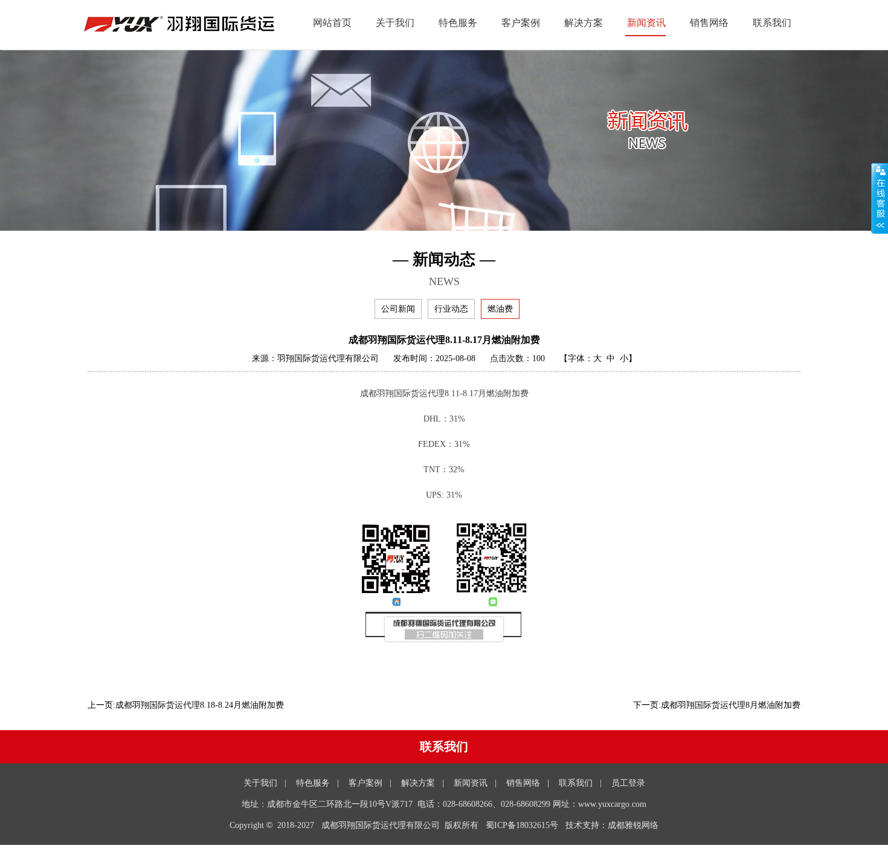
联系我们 (772, 23)
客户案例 (520, 23)
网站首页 (332, 23)
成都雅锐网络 (633, 825)
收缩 (879, 198)
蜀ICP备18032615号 (522, 825)
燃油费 (500, 308)
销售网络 (709, 23)
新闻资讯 (646, 23)
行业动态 (451, 308)
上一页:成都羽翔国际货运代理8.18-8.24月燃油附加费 (186, 705)
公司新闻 (398, 308)
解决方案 (583, 23)
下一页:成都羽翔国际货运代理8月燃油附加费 (716, 705)
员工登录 (628, 783)
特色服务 (458, 23)
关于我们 (395, 23)
